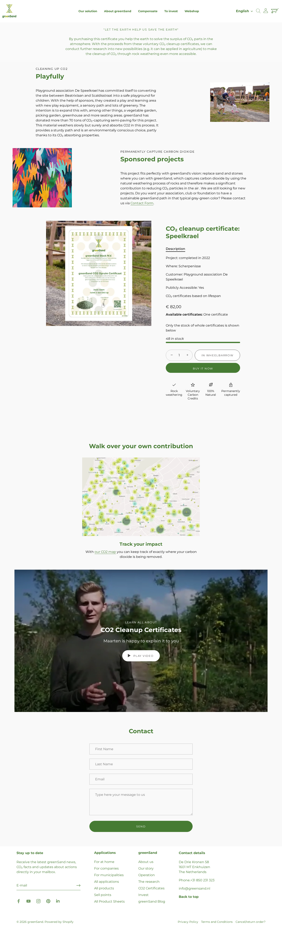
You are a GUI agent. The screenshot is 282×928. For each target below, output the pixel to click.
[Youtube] (28, 901)
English (242, 11)
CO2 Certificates (151, 888)
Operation (146, 875)
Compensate (148, 11)
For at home (104, 862)
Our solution (87, 11)
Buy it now (203, 368)
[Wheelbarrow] (275, 11)
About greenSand (117, 11)
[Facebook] (19, 901)
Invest (143, 895)
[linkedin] (58, 901)
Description (175, 249)
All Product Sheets (109, 901)
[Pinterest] (48, 901)
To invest (171, 11)
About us (145, 862)
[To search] (258, 11)
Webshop (192, 11)
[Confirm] (78, 885)
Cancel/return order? (250, 921)
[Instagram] (38, 901)
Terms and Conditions (217, 921)
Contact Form (141, 203)
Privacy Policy (188, 921)
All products (104, 888)
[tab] (177, 248)
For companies (106, 868)
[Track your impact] (141, 496)
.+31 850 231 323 (202, 880)
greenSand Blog (151, 901)
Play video (143, 655)
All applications (106, 882)
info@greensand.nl (194, 888)
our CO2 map (105, 552)
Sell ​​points (102, 895)
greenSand (35, 921)
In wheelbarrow (217, 355)
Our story (146, 868)
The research (149, 882)
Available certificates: (184, 314)
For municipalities (109, 875)
